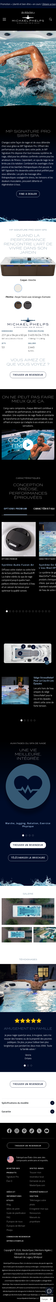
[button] (50, 19)
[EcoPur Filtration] (33, 647)
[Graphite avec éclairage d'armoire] (28, 305)
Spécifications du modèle (15, 1103)
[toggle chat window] (49, 1291)
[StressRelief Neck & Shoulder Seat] (47, 662)
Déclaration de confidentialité (28, 1254)
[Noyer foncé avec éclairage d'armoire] (18, 305)
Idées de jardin (13, 1208)
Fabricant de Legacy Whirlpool (28, 1257)
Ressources (35, 1213)
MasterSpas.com (37, 1185)
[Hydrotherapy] (23, 646)
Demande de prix (37, 1181)
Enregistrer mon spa (39, 1208)
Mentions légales (43, 1250)
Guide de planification (16, 1213)
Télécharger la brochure (28, 857)
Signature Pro (13, 1176)
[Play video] (28, 444)
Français (45, 1299)
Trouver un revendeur (28, 375)
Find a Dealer (28, 194)
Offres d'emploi (15, 1240)
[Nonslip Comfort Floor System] (20, 653)
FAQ (8, 1217)
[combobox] (46, 1299)
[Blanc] (18, 288)
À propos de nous (15, 1221)
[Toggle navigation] (4, 19)
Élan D (9, 1181)
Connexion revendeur (18, 1236)
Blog (9, 1204)
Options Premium (15, 508)
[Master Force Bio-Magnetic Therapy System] (46, 659)
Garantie (6, 1111)
